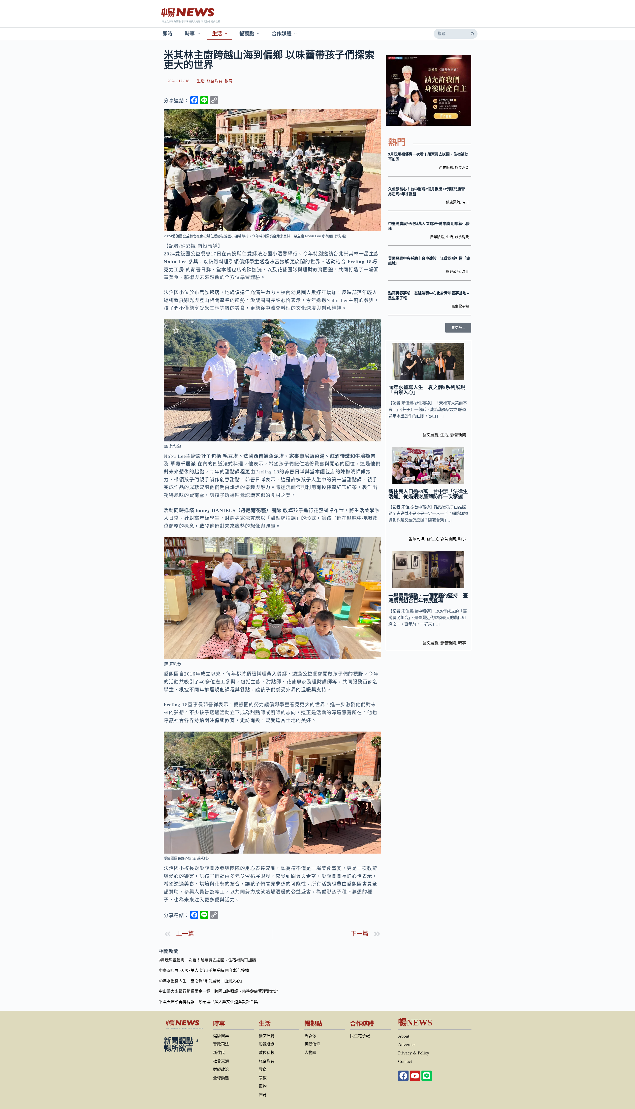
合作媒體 (281, 34)
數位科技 (267, 1052)
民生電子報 (460, 306)
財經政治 (453, 272)
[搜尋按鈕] (472, 34)
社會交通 (221, 1061)
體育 (263, 1095)
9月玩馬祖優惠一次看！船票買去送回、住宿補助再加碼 (207, 960)
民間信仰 (312, 1044)
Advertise (406, 1044)
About (403, 1036)
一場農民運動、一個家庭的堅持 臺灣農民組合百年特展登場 (428, 598)
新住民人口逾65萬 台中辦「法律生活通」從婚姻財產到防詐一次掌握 (428, 494)
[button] (458, 328)
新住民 (432, 539)
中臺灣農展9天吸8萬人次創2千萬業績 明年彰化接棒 (204, 970)
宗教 (263, 1078)
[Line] (426, 1076)
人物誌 (310, 1052)
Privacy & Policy (413, 1052)
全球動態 (221, 1078)
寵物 (263, 1086)
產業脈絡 (446, 167)
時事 (190, 34)
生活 (217, 34)
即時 (167, 34)
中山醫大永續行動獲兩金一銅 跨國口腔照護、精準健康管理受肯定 (218, 991)
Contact (405, 1061)
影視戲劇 (267, 1044)
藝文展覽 (430, 435)
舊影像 (310, 1036)
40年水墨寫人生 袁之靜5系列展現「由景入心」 (426, 390)
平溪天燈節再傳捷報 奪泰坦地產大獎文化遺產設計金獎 (208, 1002)
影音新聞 (458, 435)
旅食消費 (214, 81)
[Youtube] (415, 1076)
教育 (228, 81)
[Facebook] (403, 1076)
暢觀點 (246, 34)
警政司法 (416, 539)
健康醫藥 (453, 202)
